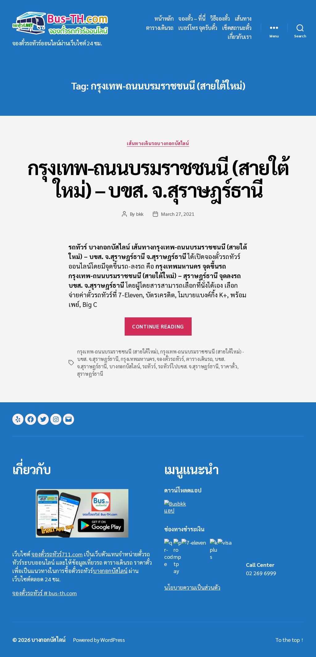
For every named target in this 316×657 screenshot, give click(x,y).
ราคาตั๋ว (229, 366)
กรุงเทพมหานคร (138, 359)
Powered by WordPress (99, 639)
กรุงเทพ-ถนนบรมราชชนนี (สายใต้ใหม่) (117, 351)
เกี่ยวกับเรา (240, 36)
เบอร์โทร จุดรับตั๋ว (197, 27)
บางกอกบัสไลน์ (124, 366)
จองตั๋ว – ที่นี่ (191, 18)
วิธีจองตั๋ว (220, 18)
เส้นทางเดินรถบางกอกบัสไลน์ (158, 143)
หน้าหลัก (163, 18)
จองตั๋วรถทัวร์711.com (57, 554)
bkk (139, 214)
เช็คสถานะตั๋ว (237, 27)
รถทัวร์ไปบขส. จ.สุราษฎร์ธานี (188, 366)
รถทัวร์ (149, 366)
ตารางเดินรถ (159, 27)
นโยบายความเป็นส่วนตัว (192, 587)
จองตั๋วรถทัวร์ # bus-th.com (44, 592)
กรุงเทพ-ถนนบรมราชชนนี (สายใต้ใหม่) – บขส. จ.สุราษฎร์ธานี (158, 178)
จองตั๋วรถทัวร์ (170, 359)
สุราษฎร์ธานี (90, 373)
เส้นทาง (243, 18)
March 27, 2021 (177, 214)
